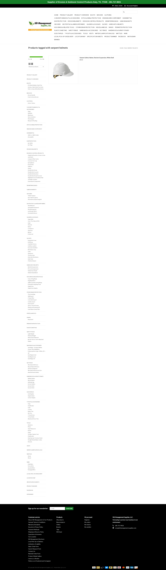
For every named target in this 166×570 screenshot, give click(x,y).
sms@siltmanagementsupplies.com (125, 528)
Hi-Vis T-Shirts (31, 103)
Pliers (29, 426)
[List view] (32, 64)
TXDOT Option (31, 195)
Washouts (30, 115)
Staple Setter (31, 395)
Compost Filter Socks (33, 159)
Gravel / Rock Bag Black (33, 349)
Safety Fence (73, 30)
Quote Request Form (34, 549)
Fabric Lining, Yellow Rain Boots (36, 89)
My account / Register (132, 5)
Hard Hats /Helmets (116, 24)
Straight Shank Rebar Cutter (35, 439)
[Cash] (115, 567)
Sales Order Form (33, 546)
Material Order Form (34, 553)
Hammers (30, 425)
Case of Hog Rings (32, 278)
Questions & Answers (35, 534)
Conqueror (31, 228)
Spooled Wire (31, 468)
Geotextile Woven (32, 213)
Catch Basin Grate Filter (34, 309)
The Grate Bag (31, 294)
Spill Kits (30, 113)
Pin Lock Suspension (33, 269)
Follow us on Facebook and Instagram (39, 561)
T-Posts (30, 409)
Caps (29, 407)
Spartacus (30, 253)
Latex (29, 251)
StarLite (30, 224)
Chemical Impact (32, 260)
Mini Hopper (31, 118)
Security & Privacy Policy (35, 527)
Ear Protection (60, 21)
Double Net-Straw (32, 170)
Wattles (119, 33)
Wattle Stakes (31, 378)
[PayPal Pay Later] (110, 567)
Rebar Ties (30, 411)
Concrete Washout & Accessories (67, 18)
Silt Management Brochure (36, 539)
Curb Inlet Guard (32, 299)
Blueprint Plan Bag (32, 120)
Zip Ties (30, 413)
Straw (29, 456)
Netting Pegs (31, 382)
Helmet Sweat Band (33, 272)
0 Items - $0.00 (118, 5)
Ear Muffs (30, 143)
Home (56, 15)
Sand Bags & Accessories (89, 30)
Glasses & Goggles (93, 24)
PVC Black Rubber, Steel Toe (35, 85)
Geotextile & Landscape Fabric (73, 24)
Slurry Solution (32, 117)
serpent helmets (133, 48)
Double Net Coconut (33, 172)
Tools (85, 33)
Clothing (107, 15)
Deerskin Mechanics (33, 257)
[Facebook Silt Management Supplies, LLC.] (136, 508)
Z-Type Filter (31, 298)
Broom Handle (31, 95)
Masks (111, 27)
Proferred (30, 234)
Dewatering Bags (111, 21)
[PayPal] (98, 567)
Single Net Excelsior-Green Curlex (36, 155)
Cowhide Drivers (32, 244)
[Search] (123, 12)
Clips (29, 403)
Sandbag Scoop (32, 356)
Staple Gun (31, 286)
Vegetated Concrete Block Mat (35, 177)
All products (60, 520)
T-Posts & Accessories (73, 33)
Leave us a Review (33, 558)
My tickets (87, 524)
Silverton (30, 230)
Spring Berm (31, 162)
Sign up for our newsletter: (38, 508)
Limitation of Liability (34, 544)
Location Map (80, 36)
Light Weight (31, 333)
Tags (125, 48)
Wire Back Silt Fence (33, 364)
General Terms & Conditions (36, 522)
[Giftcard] (119, 567)
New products (60, 522)
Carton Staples (31, 397)
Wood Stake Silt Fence (33, 366)
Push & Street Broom (33, 97)
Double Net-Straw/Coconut (35, 175)
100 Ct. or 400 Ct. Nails (33, 135)
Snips (29, 432)
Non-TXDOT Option (33, 197)
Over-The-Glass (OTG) (33, 221)
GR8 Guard (30, 296)
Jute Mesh (30, 157)
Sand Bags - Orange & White (35, 347)
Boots (92, 15)
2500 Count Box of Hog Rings (35, 282)
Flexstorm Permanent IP (34, 307)
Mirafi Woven (31, 205)
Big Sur (29, 232)
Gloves (104, 24)
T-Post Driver (31, 415)
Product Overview (81, 15)
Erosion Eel (31, 164)
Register (87, 520)
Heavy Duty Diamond (33, 337)
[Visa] (127, 567)
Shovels (30, 441)
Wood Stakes (31, 380)
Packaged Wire (31, 469)
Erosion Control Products (93, 21)
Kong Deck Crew (32, 240)
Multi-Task (30, 259)
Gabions (30, 166)
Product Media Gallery (35, 556)
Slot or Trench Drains (33, 305)
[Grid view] (30, 64)
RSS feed (59, 532)
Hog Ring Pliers (31, 280)
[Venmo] (106, 567)
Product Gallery (66, 15)
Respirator (30, 319)
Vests (91, 33)
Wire (125, 33)
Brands (57, 39)
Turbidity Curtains (32, 179)
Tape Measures (32, 428)
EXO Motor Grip (32, 249)
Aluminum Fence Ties (33, 418)
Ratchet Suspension (33, 267)
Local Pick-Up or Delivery (63, 36)
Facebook (122, 36)
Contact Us (31, 551)
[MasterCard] (123, 567)
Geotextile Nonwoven (33, 207)
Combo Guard (31, 301)
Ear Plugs (30, 145)
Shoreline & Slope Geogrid (35, 199)
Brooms (100, 15)
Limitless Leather (32, 246)
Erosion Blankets (74, 21)
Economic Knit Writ (32, 247)
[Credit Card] (94, 567)
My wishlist (87, 527)
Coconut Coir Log (32, 160)
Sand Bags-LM (31, 358)
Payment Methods (33, 529)
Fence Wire (31, 466)
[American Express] (131, 567)
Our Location (32, 537)
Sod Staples (58, 33)
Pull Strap (30, 242)
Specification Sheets (95, 36)
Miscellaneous (101, 27)
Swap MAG (30, 219)
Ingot (29, 223)
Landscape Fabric (32, 211)
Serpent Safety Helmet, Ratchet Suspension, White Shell (97, 57)
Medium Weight (32, 335)
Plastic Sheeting (60, 30)
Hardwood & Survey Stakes (118, 30)
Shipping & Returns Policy (36, 532)
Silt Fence (103, 30)
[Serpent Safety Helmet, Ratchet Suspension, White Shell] (63, 70)
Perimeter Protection (123, 27)
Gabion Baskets (126, 21)
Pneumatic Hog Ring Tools (34, 284)
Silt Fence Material (32, 368)
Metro (29, 226)
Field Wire (30, 464)
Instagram (131, 36)
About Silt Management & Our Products (40, 520)
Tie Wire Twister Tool (33, 434)
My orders (87, 522)
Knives (29, 430)
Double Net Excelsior (33, 173)
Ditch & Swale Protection (91, 18)
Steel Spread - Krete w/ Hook (35, 438)
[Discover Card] (136, 567)
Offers (58, 524)
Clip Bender (31, 405)
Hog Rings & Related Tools (64, 27)
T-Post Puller (31, 417)
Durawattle (127, 18)
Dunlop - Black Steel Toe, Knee (35, 87)
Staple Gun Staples (33, 288)
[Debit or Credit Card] (102, 567)
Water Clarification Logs (104, 33)
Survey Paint (31, 386)
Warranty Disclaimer (34, 524)
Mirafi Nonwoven (32, 209)
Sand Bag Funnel (32, 355)
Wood (29, 458)
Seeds (29, 168)
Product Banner (110, 36)
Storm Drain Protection (85, 27)
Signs (29, 111)
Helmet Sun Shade (32, 270)
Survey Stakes (31, 384)
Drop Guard (31, 303)
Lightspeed (63, 567)
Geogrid (57, 24)
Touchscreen (31, 255)
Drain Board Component (112, 18)
